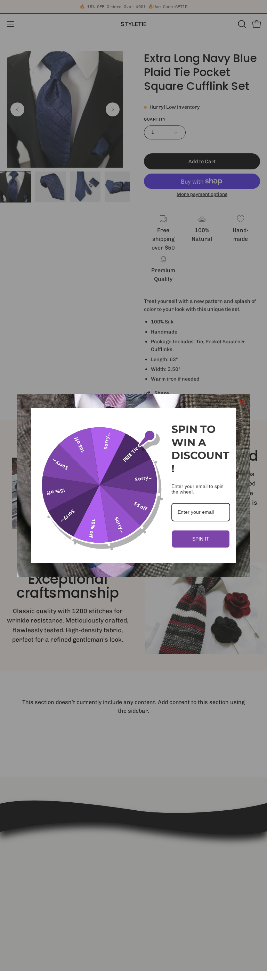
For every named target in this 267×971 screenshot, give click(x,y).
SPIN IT (200, 539)
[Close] (241, 402)
